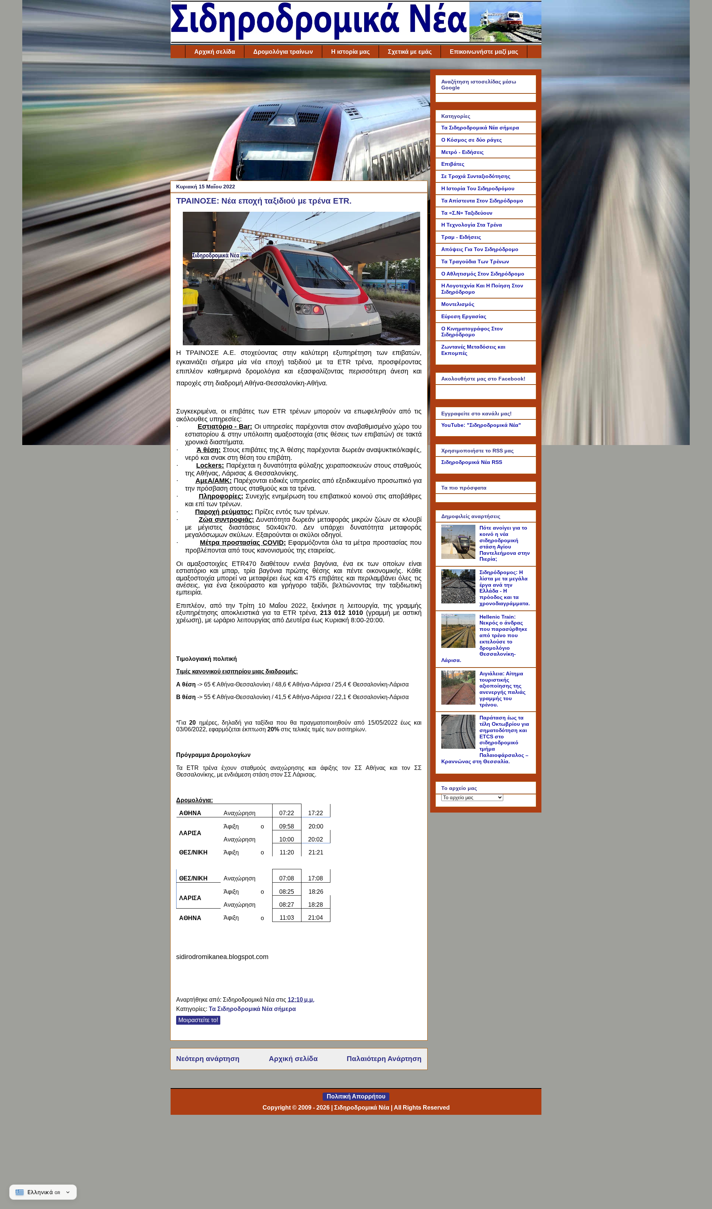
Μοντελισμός (457, 304)
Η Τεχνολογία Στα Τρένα (471, 225)
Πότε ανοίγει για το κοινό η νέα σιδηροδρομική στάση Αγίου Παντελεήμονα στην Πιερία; (504, 543)
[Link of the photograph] (301, 343)
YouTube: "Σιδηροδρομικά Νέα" (481, 425)
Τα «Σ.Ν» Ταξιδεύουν (466, 213)
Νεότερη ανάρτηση (208, 1059)
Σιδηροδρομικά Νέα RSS (471, 462)
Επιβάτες (452, 164)
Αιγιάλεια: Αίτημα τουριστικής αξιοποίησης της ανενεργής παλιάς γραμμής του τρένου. (502, 689)
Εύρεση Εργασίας (463, 316)
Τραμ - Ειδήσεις (461, 237)
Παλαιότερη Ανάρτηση (384, 1059)
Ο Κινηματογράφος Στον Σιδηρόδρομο (472, 332)
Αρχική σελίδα (214, 52)
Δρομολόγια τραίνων (283, 52)
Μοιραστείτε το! (198, 1020)
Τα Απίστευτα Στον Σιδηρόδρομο (482, 201)
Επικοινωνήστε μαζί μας (484, 52)
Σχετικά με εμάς (410, 52)
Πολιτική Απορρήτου (356, 1096)
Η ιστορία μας (350, 52)
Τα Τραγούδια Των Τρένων (475, 261)
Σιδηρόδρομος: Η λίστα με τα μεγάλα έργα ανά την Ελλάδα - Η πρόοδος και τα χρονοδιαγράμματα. (504, 587)
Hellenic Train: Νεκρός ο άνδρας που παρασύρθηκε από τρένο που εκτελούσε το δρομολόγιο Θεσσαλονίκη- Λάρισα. (484, 638)
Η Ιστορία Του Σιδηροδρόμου (477, 188)
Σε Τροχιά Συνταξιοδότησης (475, 176)
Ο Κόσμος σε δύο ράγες (471, 140)
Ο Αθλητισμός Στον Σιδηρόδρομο (482, 274)
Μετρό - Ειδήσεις (462, 152)
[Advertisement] (299, 121)
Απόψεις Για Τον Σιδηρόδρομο (479, 249)
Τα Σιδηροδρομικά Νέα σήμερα (252, 1009)
